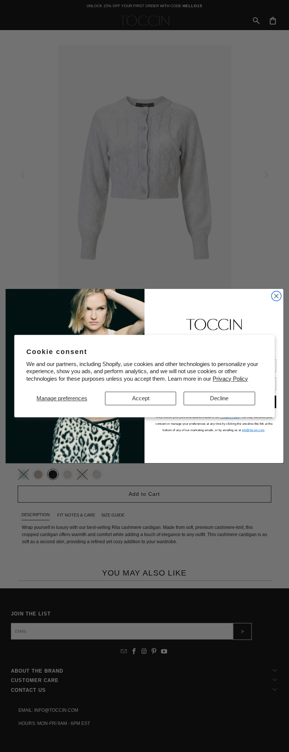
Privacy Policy (230, 378)
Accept (140, 398)
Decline (219, 398)
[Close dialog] (276, 296)
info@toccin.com (253, 430)
